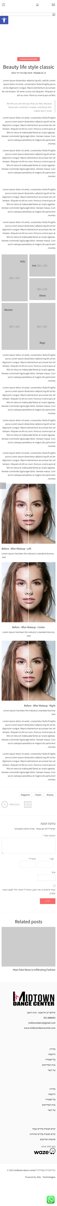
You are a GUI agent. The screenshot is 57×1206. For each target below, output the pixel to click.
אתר (53, 872)
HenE (29, 72)
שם (51, 858)
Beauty (50, 794)
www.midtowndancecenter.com (39, 1027)
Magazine (25, 794)
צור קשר (51, 1070)
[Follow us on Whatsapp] (34, 1039)
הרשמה (51, 1054)
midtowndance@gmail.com (41, 1022)
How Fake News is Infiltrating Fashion (34, 969)
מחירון (52, 1048)
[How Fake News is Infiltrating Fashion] (28, 947)
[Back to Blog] (28, 804)
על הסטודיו (50, 1059)
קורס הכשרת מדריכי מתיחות (42, 1134)
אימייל (32, 858)
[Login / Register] (4, 5)
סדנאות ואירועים (47, 1139)
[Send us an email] (49, 1039)
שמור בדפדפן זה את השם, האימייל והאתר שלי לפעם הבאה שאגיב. (28, 891)
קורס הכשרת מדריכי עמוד (43, 1128)
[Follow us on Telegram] (39, 1039)
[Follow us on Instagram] (44, 1039)
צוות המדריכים (48, 1064)
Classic (38, 794)
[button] (4, 20)
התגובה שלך (49, 835)
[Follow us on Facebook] (54, 1039)
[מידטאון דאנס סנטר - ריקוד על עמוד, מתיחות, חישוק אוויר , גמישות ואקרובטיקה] (28, 4)
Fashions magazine (28, 59)
